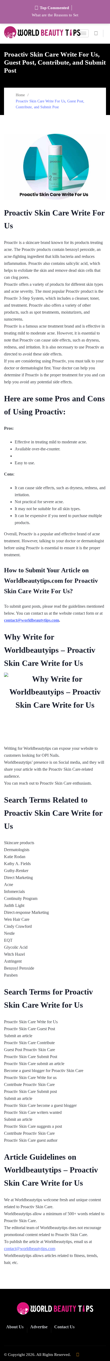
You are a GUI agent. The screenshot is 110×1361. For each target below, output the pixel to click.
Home (20, 95)
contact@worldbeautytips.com (31, 620)
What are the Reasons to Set (55, 15)
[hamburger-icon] (83, 33)
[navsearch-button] (98, 33)
